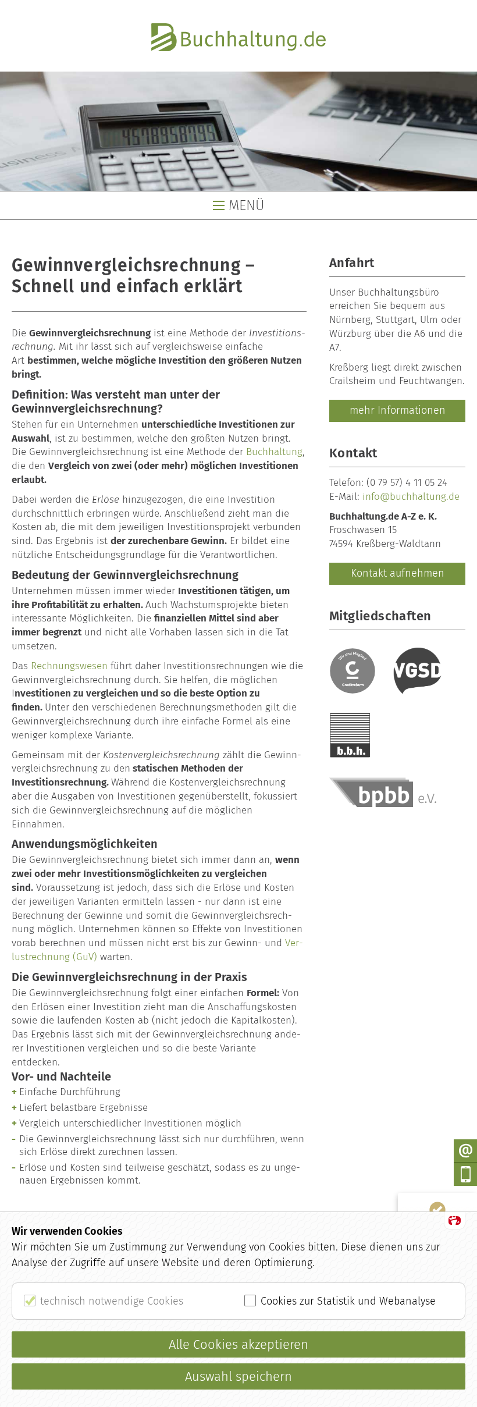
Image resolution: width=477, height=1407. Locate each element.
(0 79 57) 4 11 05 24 (406, 483)
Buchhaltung (274, 452)
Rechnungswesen (69, 666)
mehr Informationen (398, 410)
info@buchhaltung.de (411, 497)
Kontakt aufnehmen (397, 573)
